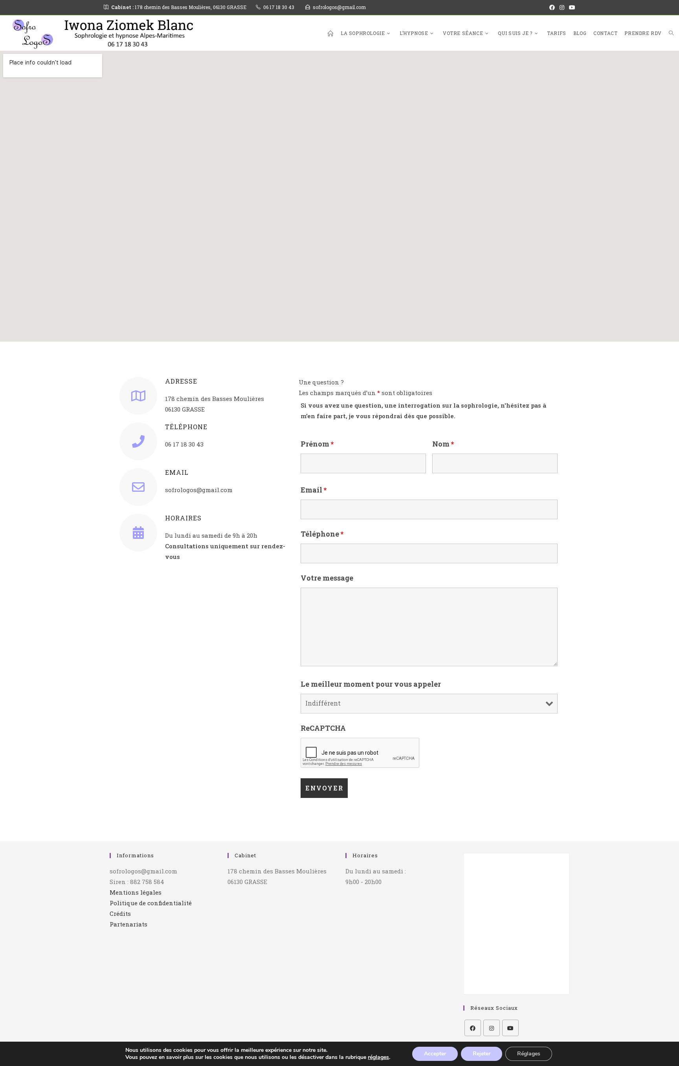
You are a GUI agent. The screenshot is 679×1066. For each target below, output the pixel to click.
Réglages (528, 1053)
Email (314, 489)
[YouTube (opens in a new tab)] (571, 7)
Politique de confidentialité (151, 903)
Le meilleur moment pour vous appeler (371, 684)
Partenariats (128, 924)
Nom (443, 443)
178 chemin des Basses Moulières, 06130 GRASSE (178, 7)
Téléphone (322, 534)
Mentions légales (135, 892)
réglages (378, 1057)
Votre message (327, 578)
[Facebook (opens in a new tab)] (552, 7)
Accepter (435, 1053)
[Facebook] (472, 1028)
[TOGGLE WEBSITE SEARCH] (671, 33)
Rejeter (481, 1053)
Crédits (120, 913)
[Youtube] (510, 1028)
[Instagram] (491, 1028)
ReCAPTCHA (323, 728)
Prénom (317, 443)
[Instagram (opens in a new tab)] (562, 7)
